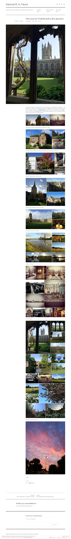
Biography (39, 9)
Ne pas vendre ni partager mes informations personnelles (27, 534)
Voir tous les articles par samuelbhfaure (24, 506)
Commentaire (54, 524)
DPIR (49, 108)
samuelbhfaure (28, 21)
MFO (63, 109)
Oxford (27, 477)
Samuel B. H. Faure (17, 4)
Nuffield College (42, 109)
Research (39, 21)
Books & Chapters (49, 9)
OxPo (38, 111)
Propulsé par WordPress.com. (11, 534)
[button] (33, 120)
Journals (48, 11)
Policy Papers (58, 9)
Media (57, 11)
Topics (38, 11)
